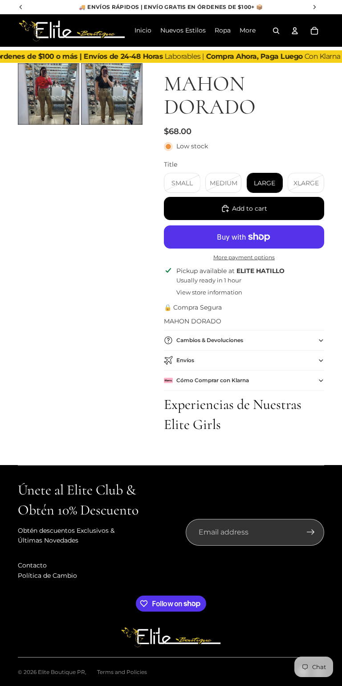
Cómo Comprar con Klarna (212, 380)
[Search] (276, 31)
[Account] (295, 31)
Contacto (32, 565)
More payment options (244, 257)
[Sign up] (310, 532)
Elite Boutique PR (61, 672)
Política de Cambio (47, 576)
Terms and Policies (122, 672)
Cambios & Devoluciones (209, 340)
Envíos (185, 360)
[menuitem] (247, 31)
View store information (209, 292)
